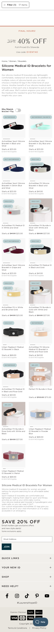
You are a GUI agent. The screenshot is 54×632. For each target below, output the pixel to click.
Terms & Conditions (17, 628)
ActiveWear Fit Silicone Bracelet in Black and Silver (39, 185)
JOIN (7, 546)
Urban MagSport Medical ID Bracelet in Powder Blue (40, 431)
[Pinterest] (37, 596)
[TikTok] (27, 596)
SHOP (5, 576)
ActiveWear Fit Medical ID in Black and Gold (40, 266)
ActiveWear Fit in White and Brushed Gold (12, 308)
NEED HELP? (10, 586)
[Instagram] (17, 596)
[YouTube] (47, 596)
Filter (11, 5)
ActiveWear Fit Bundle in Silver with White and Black (40, 227)
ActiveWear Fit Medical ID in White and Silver (13, 226)
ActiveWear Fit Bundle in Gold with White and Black (40, 309)
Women (12, 61)
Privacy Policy (39, 628)
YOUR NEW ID (11, 567)
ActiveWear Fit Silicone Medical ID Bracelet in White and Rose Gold (39, 349)
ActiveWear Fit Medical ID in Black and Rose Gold (13, 390)
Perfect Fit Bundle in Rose (40, 389)
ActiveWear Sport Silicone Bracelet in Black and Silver (13, 143)
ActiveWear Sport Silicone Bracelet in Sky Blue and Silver (40, 143)
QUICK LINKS (10, 558)
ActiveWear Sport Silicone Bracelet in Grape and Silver (13, 267)
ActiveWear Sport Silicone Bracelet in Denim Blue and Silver (13, 185)
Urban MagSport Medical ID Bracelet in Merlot (13, 472)
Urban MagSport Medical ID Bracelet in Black (13, 348)
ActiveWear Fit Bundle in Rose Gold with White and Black (13, 431)
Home (4, 61)
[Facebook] (7, 596)
